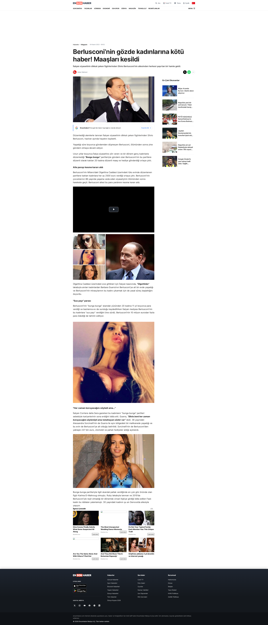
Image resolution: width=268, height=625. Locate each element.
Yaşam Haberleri (112, 590)
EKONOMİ (106, 8)
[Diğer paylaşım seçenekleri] (193, 72)
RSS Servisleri (142, 597)
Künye (170, 583)
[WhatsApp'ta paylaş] (189, 72)
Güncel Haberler (112, 579)
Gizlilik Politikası (173, 597)
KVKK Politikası (173, 593)
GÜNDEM (97, 8)
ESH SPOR (115, 8)
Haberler (76, 44)
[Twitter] (74, 605)
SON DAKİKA (77, 8)
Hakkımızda (172, 579)
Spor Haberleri (112, 583)
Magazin (84, 44)
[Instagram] (79, 605)
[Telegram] (94, 605)
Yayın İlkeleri (172, 590)
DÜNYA (124, 8)
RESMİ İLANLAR (154, 8)
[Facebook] (89, 605)
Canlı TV (140, 579)
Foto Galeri (141, 583)
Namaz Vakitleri (143, 590)
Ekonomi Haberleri (113, 586)
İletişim (170, 586)
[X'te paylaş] (185, 72)
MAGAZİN (132, 8)
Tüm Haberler (112, 597)
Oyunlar (140, 586)
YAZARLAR (88, 8)
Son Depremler (143, 593)
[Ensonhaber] (82, 3)
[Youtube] (84, 605)
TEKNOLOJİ (142, 8)
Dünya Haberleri (112, 593)
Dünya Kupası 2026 (114, 600)
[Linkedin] (99, 605)
